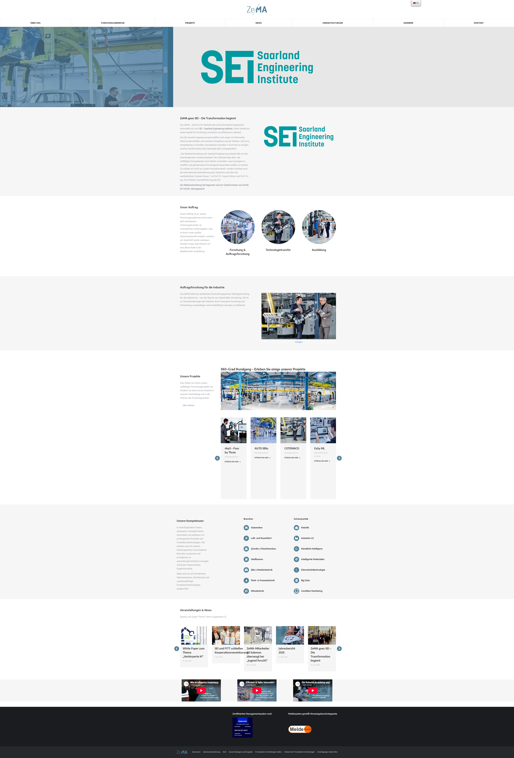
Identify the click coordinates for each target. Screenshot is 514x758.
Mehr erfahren (188, 405)
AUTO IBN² (261, 448)
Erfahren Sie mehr (232, 462)
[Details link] (234, 430)
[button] (217, 458)
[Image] (238, 227)
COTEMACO (291, 448)
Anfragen (299, 342)
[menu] (416, 3)
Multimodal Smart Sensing (321, 454)
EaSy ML (319, 448)
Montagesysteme (231, 457)
